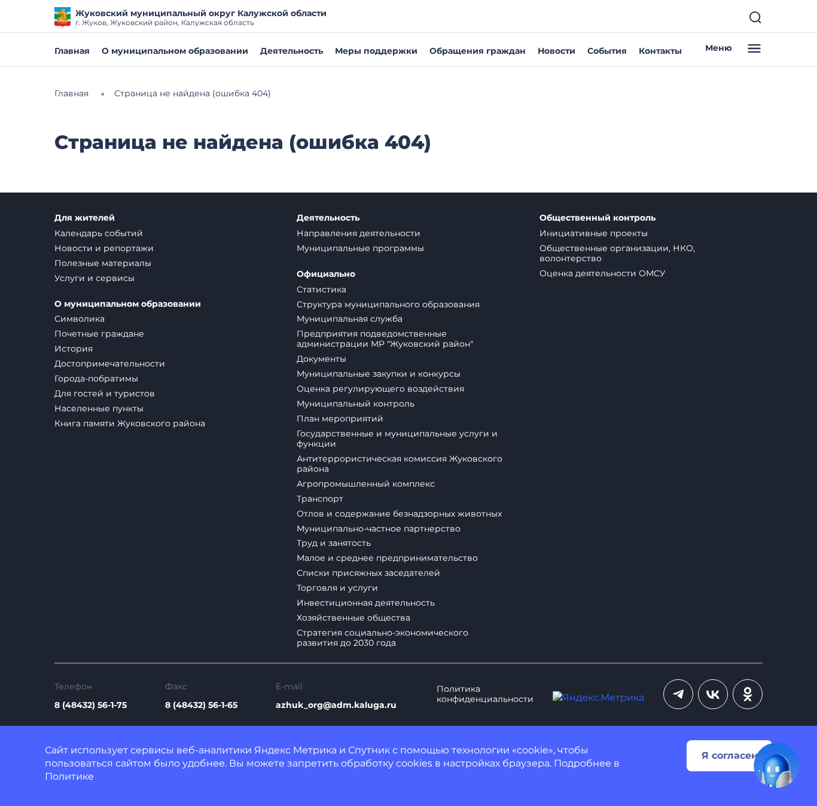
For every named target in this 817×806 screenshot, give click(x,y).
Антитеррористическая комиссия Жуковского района (399, 463)
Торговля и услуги (337, 587)
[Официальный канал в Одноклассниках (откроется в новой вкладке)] (748, 694)
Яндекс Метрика (295, 750)
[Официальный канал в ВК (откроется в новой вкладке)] (713, 694)
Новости (556, 50)
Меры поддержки (376, 50)
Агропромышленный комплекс (366, 483)
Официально (326, 274)
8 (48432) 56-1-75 (90, 705)
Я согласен (730, 755)
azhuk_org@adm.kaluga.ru (336, 705)
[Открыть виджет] (776, 765)
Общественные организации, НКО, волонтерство (617, 253)
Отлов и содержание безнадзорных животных (399, 513)
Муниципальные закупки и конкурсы (379, 373)
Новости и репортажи (104, 248)
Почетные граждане (99, 333)
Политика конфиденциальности (485, 694)
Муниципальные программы (360, 248)
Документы (321, 358)
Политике (69, 776)
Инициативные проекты (593, 233)
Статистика (321, 289)
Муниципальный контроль (355, 403)
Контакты (660, 50)
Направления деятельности (358, 233)
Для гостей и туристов (104, 393)
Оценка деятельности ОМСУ (602, 273)
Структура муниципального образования (388, 304)
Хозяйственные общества (353, 617)
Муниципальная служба (350, 318)
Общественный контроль (597, 218)
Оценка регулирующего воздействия (380, 388)
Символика (79, 318)
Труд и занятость (334, 543)
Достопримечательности (109, 363)
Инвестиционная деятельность (366, 602)
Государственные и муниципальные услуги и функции (397, 438)
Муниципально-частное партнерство (379, 528)
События (607, 50)
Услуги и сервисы (94, 278)
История (73, 348)
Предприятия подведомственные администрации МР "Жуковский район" (385, 338)
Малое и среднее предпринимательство (387, 557)
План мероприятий (340, 418)
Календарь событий (98, 233)
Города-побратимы (96, 378)
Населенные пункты (99, 408)
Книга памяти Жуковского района (129, 423)
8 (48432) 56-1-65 (201, 705)
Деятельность (291, 50)
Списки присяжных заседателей (368, 572)
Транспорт (320, 498)
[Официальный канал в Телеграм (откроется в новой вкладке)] (678, 694)
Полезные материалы (102, 263)
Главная (72, 50)
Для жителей (84, 218)
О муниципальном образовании (175, 50)
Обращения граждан (477, 50)
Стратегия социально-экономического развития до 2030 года (382, 637)
